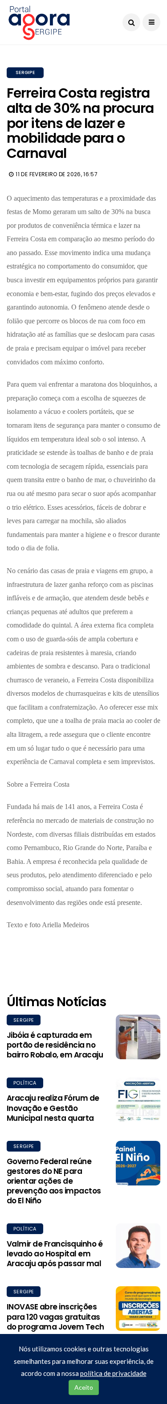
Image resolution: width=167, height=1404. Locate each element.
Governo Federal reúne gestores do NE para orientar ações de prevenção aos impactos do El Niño (54, 1181)
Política (25, 1082)
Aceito (83, 1387)
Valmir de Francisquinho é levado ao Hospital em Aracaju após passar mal (54, 1254)
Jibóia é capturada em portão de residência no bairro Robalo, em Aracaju (55, 1045)
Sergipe (25, 72)
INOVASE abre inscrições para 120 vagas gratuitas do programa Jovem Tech (55, 1316)
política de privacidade (113, 1373)
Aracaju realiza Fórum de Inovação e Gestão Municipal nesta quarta (53, 1108)
